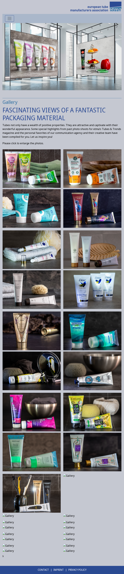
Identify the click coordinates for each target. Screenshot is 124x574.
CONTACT (43, 570)
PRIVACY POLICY (77, 570)
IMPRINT (58, 570)
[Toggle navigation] (9, 18)
